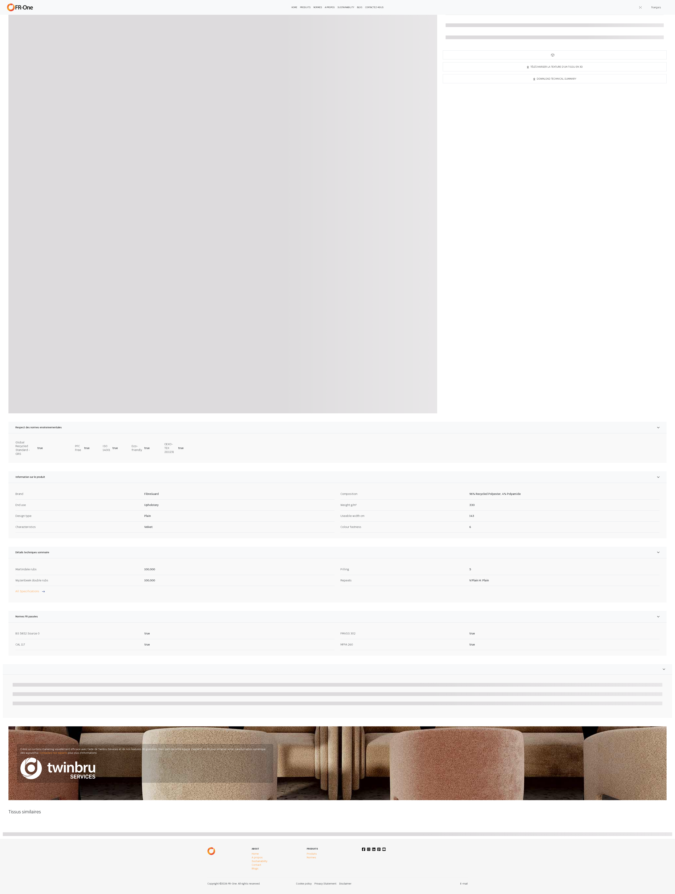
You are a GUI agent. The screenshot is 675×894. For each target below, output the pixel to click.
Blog (359, 7)
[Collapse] (337, 669)
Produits (305, 7)
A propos (330, 7)
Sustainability (346, 7)
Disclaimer (345, 883)
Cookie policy (304, 883)
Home (294, 7)
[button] (555, 54)
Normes (317, 7)
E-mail (464, 883)
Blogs (255, 868)
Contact (256, 864)
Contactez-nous (374, 7)
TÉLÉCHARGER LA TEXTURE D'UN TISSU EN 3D (557, 66)
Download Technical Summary (556, 78)
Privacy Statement (325, 883)
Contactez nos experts (53, 752)
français (656, 7)
